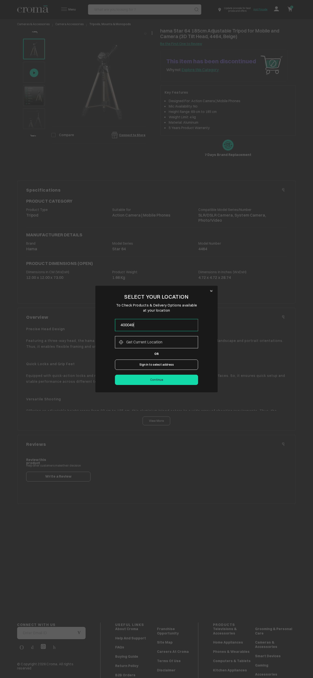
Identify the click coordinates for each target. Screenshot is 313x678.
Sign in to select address (156, 364)
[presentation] (156, 325)
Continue (156, 380)
